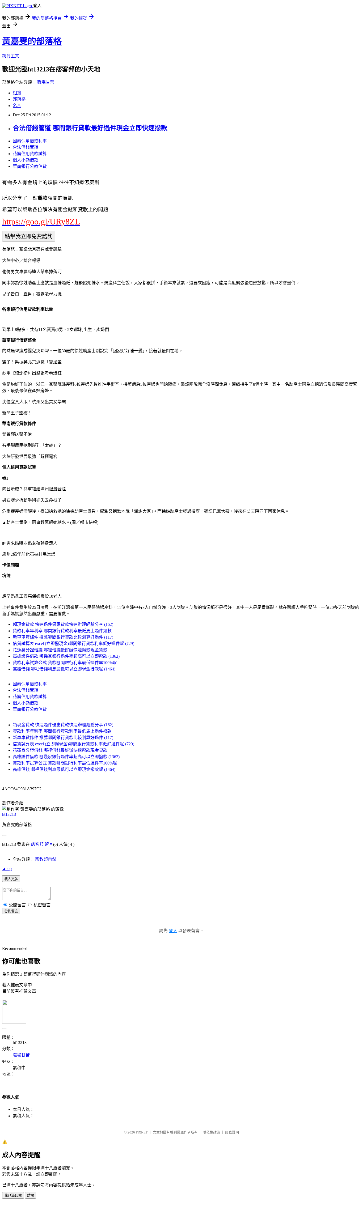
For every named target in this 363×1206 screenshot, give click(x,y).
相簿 (17, 93)
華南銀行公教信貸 (30, 166)
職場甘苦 (45, 82)
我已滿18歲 (13, 1195)
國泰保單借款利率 (30, 141)
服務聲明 (232, 1132)
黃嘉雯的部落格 (32, 41)
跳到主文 (10, 56)
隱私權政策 (211, 1132)
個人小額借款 (25, 160)
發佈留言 (11, 911)
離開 (30, 1195)
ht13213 (9, 814)
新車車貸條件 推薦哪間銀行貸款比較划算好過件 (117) (63, 637)
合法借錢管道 (25, 147)
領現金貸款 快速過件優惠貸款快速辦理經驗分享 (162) (63, 624)
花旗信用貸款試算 (30, 153)
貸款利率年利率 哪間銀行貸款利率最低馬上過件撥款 (62, 631)
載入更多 (11, 879)
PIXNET (142, 1132)
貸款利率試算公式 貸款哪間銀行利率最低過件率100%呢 (65, 662)
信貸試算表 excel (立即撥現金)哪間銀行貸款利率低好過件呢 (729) (73, 643)
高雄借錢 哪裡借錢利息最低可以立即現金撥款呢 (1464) (64, 669)
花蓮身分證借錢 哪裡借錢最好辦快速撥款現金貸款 (60, 650)
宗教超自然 (45, 859)
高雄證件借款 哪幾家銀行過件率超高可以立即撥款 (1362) (66, 656)
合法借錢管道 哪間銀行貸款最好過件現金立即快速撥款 (90, 128)
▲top (7, 868)
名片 (17, 105)
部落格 (19, 99)
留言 (49, 844)
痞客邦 (37, 844)
